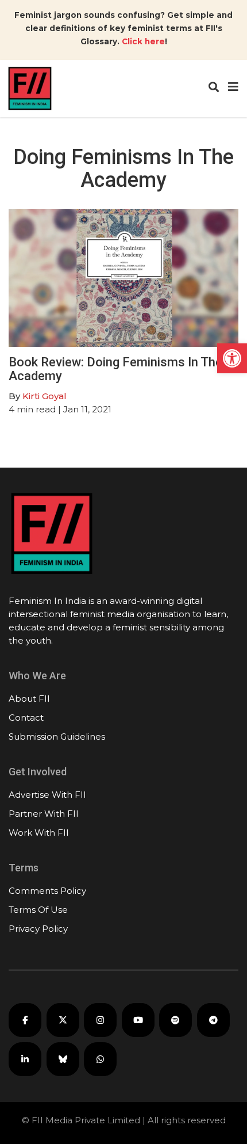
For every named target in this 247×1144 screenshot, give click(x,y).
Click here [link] (143, 41)
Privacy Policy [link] (38, 928)
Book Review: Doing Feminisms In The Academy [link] (115, 369)
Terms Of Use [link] (38, 909)
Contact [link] (26, 717)
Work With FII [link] (39, 832)
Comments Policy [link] (47, 890)
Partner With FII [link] (44, 813)
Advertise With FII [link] (47, 794)
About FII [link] (29, 698)
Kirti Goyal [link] (44, 396)
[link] (232, 358)
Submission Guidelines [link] (57, 736)
